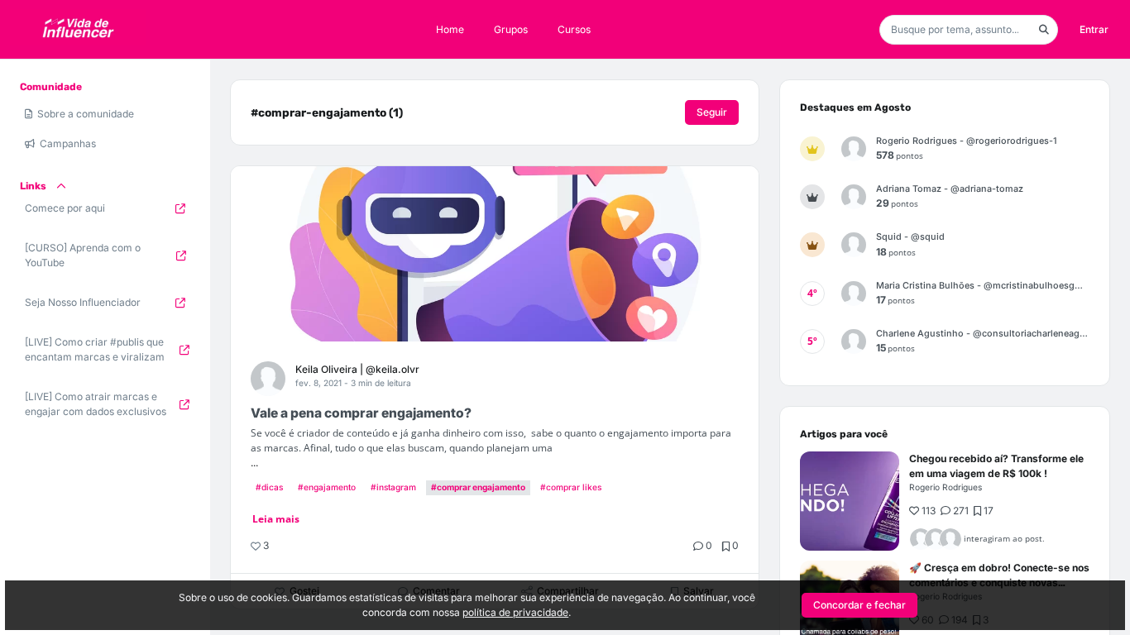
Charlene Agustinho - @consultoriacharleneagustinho (982, 333)
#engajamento (327, 487)
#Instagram (393, 487)
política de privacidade (515, 612)
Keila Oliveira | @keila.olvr (357, 369)
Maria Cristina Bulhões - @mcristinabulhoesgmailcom (982, 285)
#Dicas (269, 487)
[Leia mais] (849, 501)
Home (450, 29)
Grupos (511, 29)
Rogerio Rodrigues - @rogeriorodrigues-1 (966, 141)
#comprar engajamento (478, 487)
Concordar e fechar (859, 605)
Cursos (574, 29)
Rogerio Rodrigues (945, 487)
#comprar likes (570, 487)
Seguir (712, 112)
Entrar (1094, 29)
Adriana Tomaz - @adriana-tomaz (949, 189)
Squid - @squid (910, 237)
